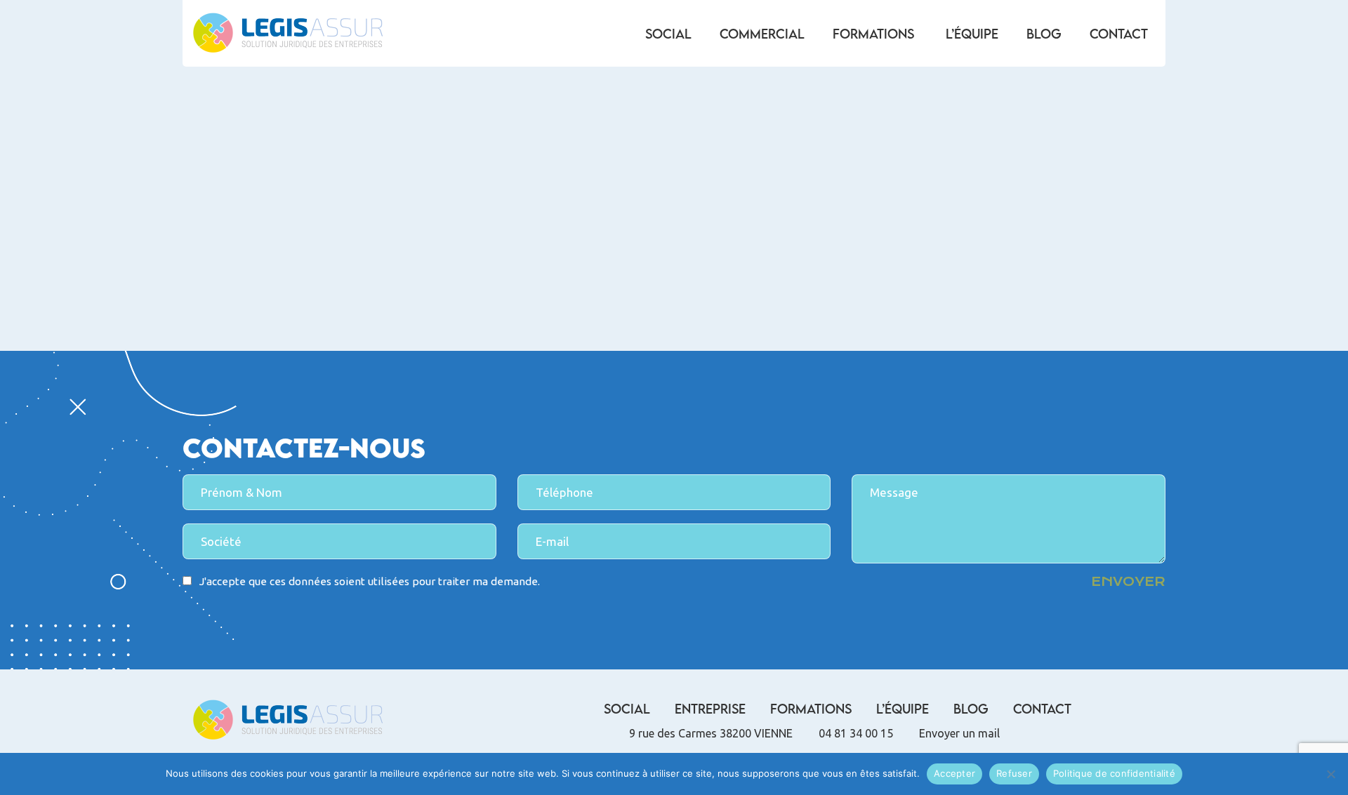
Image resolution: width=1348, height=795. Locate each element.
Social (668, 33)
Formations (873, 33)
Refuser (1014, 773)
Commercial (762, 33)
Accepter (954, 773)
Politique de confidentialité (1114, 773)
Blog (1044, 33)
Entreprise (710, 708)
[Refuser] (1330, 774)
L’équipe (972, 33)
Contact (1119, 33)
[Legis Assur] (288, 33)
